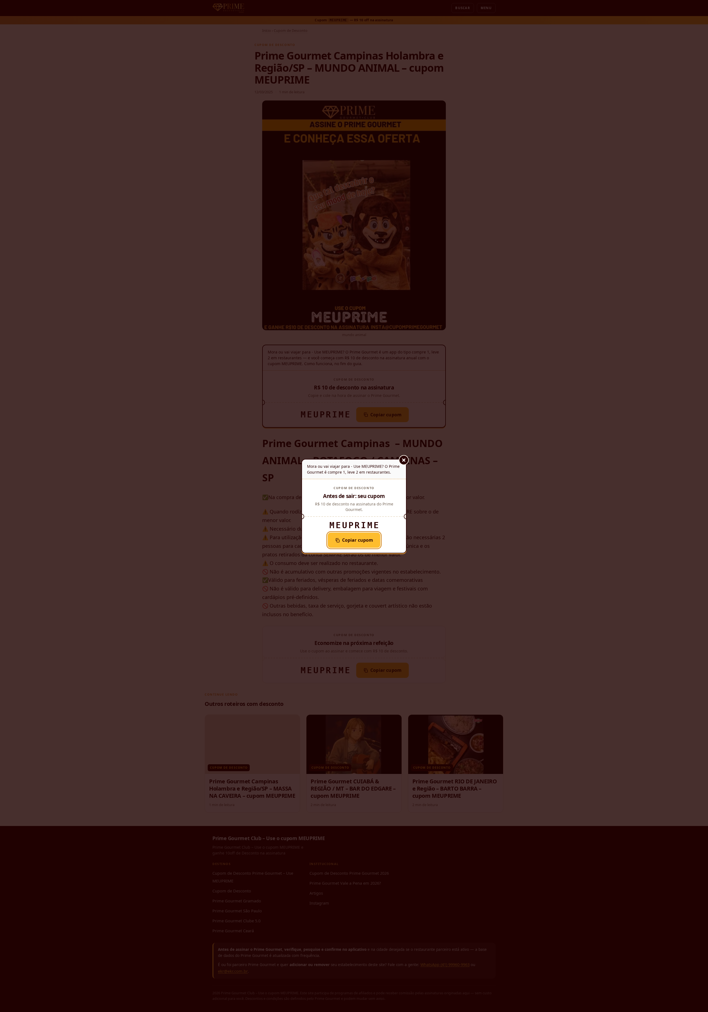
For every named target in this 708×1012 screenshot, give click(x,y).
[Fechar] (404, 460)
